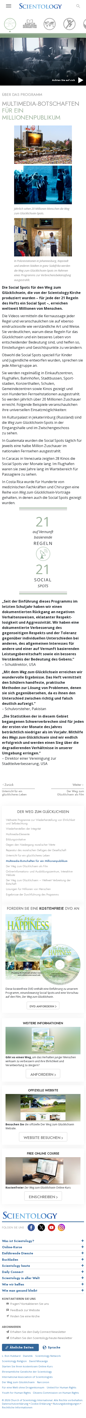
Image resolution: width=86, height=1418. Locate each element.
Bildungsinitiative (16, 839)
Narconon (43, 1382)
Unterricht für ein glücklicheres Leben (14, 793)
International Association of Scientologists (27, 1377)
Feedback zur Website (25, 1310)
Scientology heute (16, 1266)
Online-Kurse (12, 1247)
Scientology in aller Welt (21, 1278)
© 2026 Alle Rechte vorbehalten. (42, 1400)
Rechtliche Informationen (17, 1407)
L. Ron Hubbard (11, 1355)
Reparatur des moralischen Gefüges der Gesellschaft (36, 850)
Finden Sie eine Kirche (25, 1316)
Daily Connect (12, 1272)
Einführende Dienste (17, 1253)
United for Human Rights (61, 1387)
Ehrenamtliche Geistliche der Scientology (27, 1371)
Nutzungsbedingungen (66, 1403)
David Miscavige (38, 1361)
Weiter (77, 784)
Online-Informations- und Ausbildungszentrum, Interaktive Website (39, 873)
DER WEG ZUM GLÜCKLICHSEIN (43, 811)
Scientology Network (48, 1355)
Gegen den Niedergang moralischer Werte (30, 845)
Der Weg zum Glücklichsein (18, 1382)
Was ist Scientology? (18, 1241)
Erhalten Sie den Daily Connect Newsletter (38, 1332)
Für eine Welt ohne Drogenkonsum (23, 1387)
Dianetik (28, 1355)
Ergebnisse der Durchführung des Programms (32, 894)
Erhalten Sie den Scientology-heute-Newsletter (41, 1338)
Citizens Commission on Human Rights (56, 1392)
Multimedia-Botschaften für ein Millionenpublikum (36, 861)
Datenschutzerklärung (15, 1403)
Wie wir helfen (13, 1284)
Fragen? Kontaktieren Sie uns (29, 1304)
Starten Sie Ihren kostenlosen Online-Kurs (27, 1366)
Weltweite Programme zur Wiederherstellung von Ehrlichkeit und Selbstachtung (40, 821)
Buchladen (10, 1259)
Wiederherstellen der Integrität (23, 829)
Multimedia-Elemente (18, 834)
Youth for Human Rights (16, 1392)
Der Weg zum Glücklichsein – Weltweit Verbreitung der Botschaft (38, 882)
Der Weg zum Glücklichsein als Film (70, 793)
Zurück (8, 784)
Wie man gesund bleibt (19, 1290)
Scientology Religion (14, 1361)
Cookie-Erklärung (40, 1403)
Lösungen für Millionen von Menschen (28, 889)
